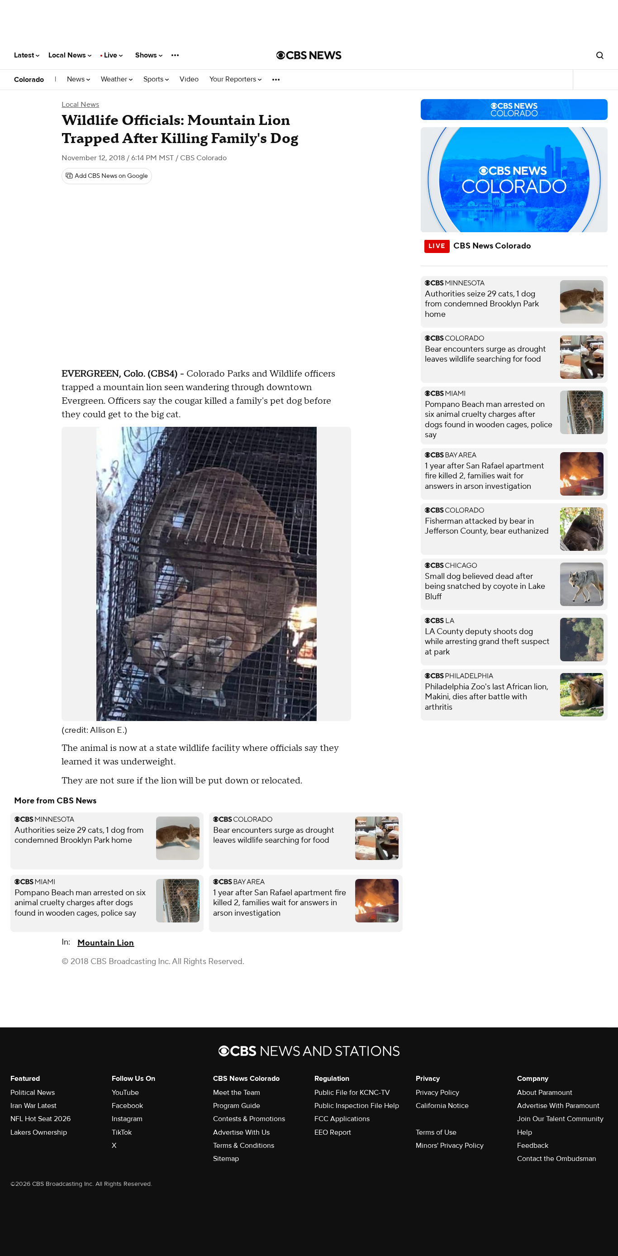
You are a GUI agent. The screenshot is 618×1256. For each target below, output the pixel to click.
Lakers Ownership (38, 1132)
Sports (154, 79)
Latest (25, 55)
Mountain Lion (105, 943)
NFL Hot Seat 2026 (40, 1118)
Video (189, 79)
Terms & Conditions (243, 1145)
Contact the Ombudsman (556, 1158)
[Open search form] (600, 55)
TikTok (122, 1132)
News (76, 79)
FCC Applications (342, 1118)
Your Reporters (233, 79)
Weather (115, 79)
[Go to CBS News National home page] (309, 55)
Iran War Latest (33, 1105)
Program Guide (236, 1105)
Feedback (532, 1145)
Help (524, 1132)
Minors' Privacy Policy (450, 1145)
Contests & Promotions (249, 1118)
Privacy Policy (437, 1092)
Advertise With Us (241, 1132)
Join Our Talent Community (560, 1118)
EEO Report (332, 1132)
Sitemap (226, 1158)
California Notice (442, 1105)
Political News (32, 1092)
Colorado (29, 79)
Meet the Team (236, 1092)
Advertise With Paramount (558, 1105)
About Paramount (544, 1092)
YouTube (125, 1092)
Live (111, 55)
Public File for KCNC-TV (352, 1092)
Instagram (127, 1118)
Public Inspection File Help (356, 1105)
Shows (147, 55)
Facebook (127, 1105)
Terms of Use (436, 1132)
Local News (68, 55)
